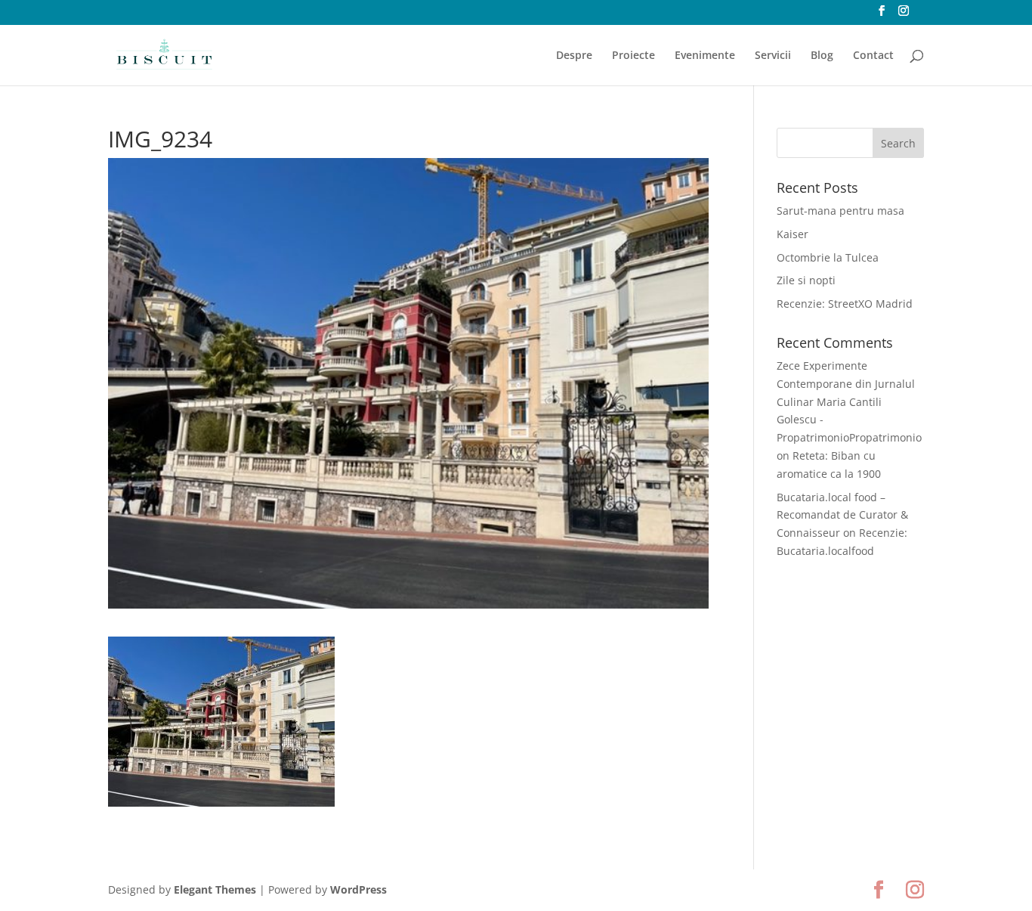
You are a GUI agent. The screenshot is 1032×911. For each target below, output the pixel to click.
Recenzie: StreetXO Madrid (845, 303)
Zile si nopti (806, 280)
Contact (873, 56)
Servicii (773, 56)
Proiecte (633, 56)
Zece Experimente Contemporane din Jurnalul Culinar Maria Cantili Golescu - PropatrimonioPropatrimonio (849, 401)
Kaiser (792, 234)
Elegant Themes (215, 889)
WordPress (358, 889)
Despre (574, 56)
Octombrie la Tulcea (828, 257)
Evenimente (705, 56)
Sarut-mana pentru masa (840, 210)
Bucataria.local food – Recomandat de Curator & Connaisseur (842, 515)
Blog (822, 56)
